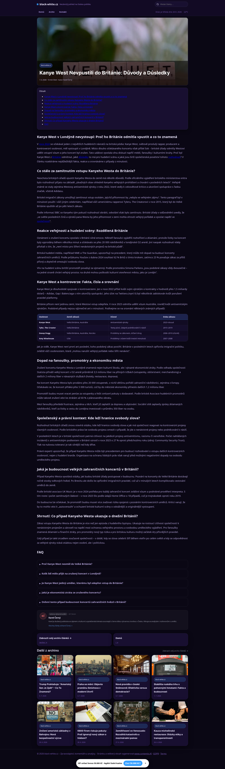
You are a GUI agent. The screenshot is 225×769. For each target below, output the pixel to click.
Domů (41, 12)
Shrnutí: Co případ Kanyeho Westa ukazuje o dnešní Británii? (74, 120)
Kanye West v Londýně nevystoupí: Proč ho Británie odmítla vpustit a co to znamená (85, 96)
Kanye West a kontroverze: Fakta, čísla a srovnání (68, 107)
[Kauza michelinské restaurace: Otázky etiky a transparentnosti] (170, 723)
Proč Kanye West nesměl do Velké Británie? (65, 564)
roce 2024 (44, 144)
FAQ (46, 124)
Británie (56, 157)
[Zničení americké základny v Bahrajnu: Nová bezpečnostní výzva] (55, 723)
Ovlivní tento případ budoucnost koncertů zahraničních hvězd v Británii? (82, 602)
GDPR (156, 753)
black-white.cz (49, 4)
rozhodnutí (174, 157)
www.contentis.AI (143, 753)
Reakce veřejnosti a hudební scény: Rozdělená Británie (71, 103)
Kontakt (63, 12)
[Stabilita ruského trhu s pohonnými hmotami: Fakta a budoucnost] (170, 677)
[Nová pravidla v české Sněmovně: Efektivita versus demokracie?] (132, 677)
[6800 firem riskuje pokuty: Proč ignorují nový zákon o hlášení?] (93, 723)
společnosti (43, 221)
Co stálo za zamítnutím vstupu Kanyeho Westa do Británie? (73, 100)
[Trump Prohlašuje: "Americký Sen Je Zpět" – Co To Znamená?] (55, 677)
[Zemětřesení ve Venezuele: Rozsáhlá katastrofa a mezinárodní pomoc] (132, 723)
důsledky (83, 157)
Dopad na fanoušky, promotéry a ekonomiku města (69, 110)
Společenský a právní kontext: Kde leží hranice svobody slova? (74, 113)
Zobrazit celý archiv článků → (175, 651)
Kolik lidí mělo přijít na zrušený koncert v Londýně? (70, 573)
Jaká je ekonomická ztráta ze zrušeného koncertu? (70, 592)
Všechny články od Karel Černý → (60, 626)
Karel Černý (55, 617)
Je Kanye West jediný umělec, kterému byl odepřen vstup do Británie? (81, 583)
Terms (163, 753)
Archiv (52, 12)
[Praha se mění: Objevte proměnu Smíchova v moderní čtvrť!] (93, 677)
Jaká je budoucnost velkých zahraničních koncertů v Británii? (74, 117)
